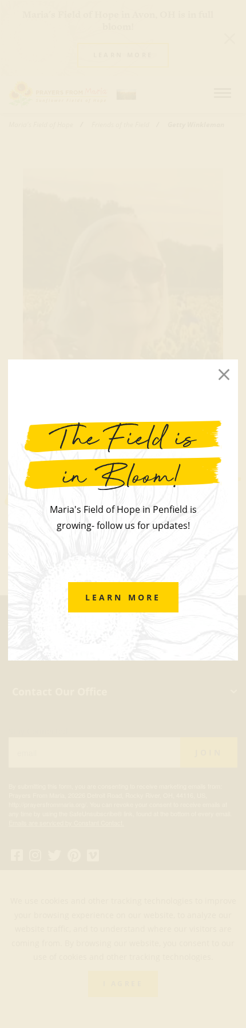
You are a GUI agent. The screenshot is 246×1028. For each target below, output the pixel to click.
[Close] (224, 374)
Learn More (123, 597)
